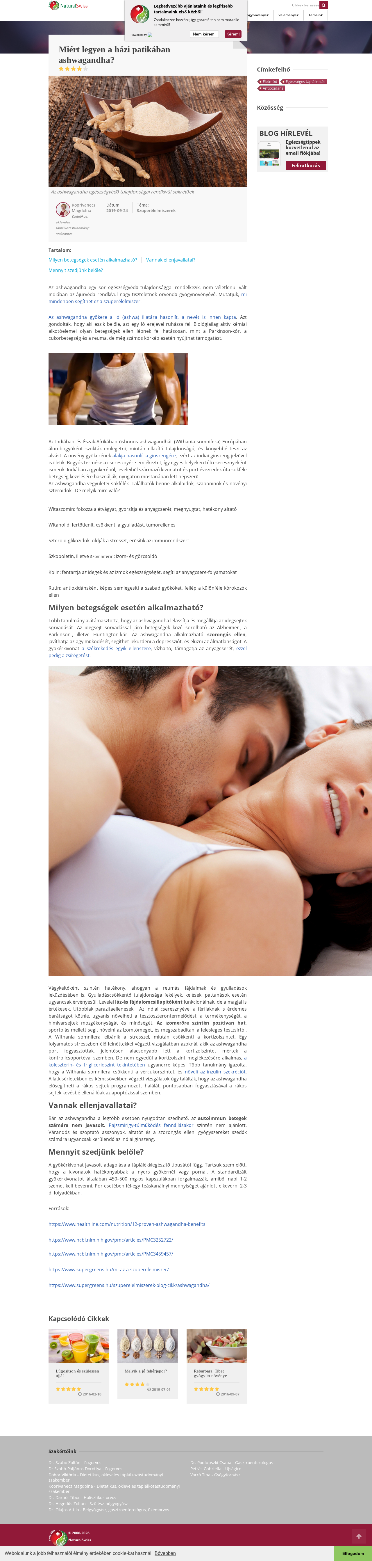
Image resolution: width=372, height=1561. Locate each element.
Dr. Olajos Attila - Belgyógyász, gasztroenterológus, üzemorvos (109, 1509)
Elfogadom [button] (353, 1553)
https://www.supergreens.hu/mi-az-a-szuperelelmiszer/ (109, 1269)
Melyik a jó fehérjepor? (146, 1371)
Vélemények (288, 15)
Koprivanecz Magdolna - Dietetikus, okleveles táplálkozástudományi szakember (114, 1488)
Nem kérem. (204, 34)
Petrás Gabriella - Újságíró (215, 1468)
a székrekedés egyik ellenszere (116, 648)
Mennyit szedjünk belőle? (76, 270)
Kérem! (233, 34)
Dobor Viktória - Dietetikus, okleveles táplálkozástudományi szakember (106, 1477)
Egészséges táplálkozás (305, 81)
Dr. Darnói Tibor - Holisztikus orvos (82, 1497)
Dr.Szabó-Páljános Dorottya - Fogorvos (85, 1468)
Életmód (270, 81)
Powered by (139, 35)
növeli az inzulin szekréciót (215, 1071)
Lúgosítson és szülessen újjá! (77, 1373)
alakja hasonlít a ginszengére (144, 455)
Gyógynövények (255, 15)
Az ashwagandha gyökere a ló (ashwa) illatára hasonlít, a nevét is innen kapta (142, 317)
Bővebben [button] (165, 1553)
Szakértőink (62, 1451)
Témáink (315, 15)
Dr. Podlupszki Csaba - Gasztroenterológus (231, 1462)
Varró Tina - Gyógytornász (215, 1475)
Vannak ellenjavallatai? (170, 260)
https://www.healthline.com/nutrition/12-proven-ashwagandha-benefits (127, 1224)
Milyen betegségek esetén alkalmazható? (93, 260)
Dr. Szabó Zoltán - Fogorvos (75, 1462)
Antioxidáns (273, 88)
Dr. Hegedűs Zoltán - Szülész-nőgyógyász (88, 1503)
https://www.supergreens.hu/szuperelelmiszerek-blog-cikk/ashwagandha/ (129, 1285)
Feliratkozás (305, 165)
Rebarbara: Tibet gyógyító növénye (210, 1373)
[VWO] (153, 35)
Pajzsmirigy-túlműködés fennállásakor (151, 1125)
